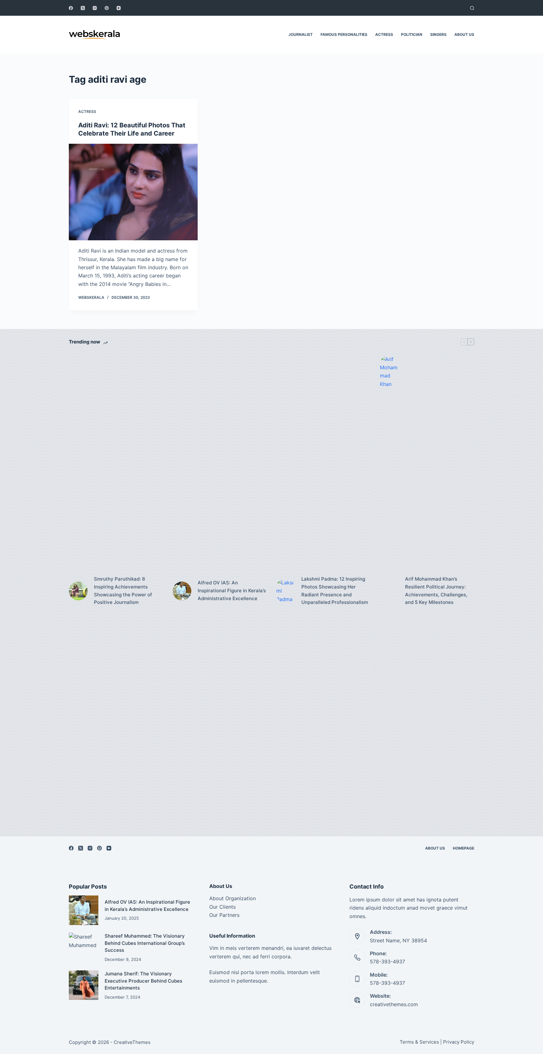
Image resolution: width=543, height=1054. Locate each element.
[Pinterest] (107, 8)
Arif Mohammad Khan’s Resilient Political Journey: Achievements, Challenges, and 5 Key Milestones (436, 590)
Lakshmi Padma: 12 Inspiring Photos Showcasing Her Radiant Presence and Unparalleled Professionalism (334, 590)
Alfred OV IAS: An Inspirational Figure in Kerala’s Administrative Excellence (232, 590)
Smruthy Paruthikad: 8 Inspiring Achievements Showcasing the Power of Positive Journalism (123, 590)
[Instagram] (95, 8)
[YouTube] (119, 8)
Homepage (463, 848)
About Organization (232, 898)
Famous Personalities (344, 34)
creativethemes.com (394, 1004)
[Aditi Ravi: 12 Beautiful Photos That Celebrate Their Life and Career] (133, 192)
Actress (384, 34)
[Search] (472, 8)
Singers (438, 34)
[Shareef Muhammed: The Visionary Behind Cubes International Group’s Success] (83, 947)
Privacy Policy (458, 1042)
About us (464, 34)
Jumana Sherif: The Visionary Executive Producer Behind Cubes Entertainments (143, 981)
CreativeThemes (132, 1042)
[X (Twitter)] (83, 8)
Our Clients (222, 907)
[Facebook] (71, 8)
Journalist (300, 34)
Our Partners (224, 915)
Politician (411, 34)
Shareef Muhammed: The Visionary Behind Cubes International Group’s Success (145, 943)
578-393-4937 (387, 961)
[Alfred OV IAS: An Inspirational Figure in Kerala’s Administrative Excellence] (182, 591)
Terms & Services (419, 1042)
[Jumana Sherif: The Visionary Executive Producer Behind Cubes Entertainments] (83, 985)
